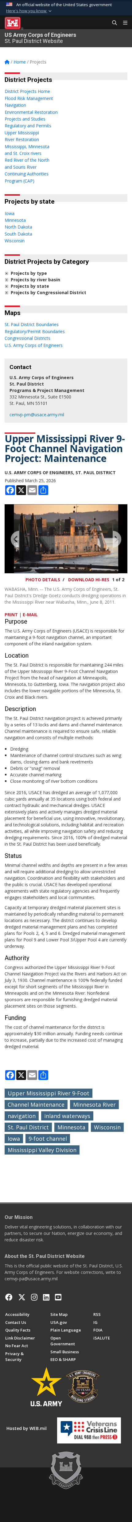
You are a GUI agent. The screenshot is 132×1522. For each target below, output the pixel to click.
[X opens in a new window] (21, 1297)
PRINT (11, 614)
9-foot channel (48, 1138)
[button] (29, 11)
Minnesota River (94, 1104)
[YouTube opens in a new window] (58, 1297)
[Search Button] (112, 23)
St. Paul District (28, 1127)
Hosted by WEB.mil (26, 1428)
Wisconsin (107, 1127)
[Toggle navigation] (122, 23)
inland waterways (67, 1116)
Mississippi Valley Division (42, 1150)
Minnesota (71, 1127)
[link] (6, 273)
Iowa (14, 1138)
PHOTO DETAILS (42, 579)
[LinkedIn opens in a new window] (46, 1297)
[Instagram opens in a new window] (34, 1297)
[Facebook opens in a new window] (9, 1297)
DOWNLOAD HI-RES (88, 579)
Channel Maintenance (36, 1104)
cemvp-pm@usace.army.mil (37, 414)
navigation (22, 1116)
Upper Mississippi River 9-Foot (48, 1093)
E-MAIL (30, 614)
